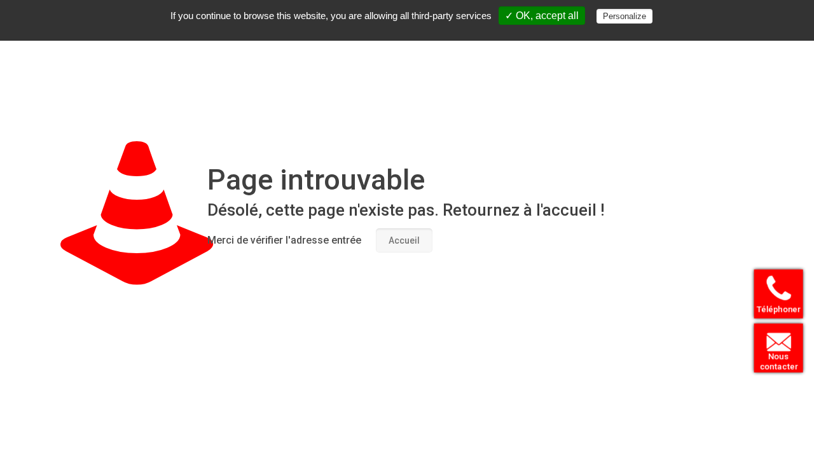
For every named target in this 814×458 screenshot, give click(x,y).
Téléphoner (778, 309)
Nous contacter (778, 361)
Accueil (404, 240)
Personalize (624, 16)
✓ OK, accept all (542, 15)
